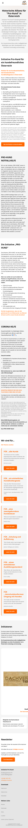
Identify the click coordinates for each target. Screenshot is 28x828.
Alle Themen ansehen (7, 445)
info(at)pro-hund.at (6, 780)
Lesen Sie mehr (10, 468)
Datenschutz (4, 792)
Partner (3, 804)
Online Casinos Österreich (7, 819)
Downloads (3, 808)
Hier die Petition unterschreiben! (12, 144)
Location (3, 815)
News (2, 812)
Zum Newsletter (8, 759)
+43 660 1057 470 (5, 778)
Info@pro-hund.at (18, 749)
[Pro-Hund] (24, 3)
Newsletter (3, 795)
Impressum (4, 788)
